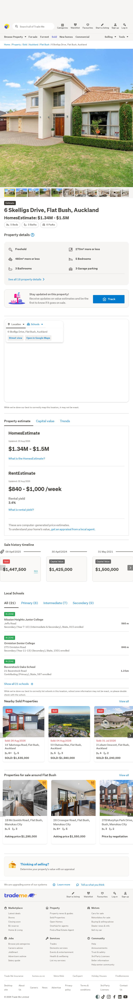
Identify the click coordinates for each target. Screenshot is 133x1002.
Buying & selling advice (102, 921)
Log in (124, 27)
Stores (11, 917)
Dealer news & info (100, 925)
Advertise (56, 987)
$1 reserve (13, 925)
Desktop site (8, 987)
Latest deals (14, 913)
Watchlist (88, 896)
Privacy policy (68, 987)
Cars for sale (97, 913)
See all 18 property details (24, 279)
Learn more (64, 884)
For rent (44, 36)
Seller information (100, 960)
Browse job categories (19, 943)
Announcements (99, 947)
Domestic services (59, 947)
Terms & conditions (85, 987)
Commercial (82, 36)
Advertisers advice (17, 956)
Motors (95, 907)
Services (55, 938)
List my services (57, 960)
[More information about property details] (32, 235)
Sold (54, 36)
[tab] (16, 324)
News (44, 987)
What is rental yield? (21, 509)
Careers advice (15, 947)
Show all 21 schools (16, 684)
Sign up (115, 27)
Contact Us (124, 987)
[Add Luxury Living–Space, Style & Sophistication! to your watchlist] (42, 785)
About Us (22, 987)
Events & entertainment (61, 952)
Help (93, 943)
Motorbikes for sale (100, 917)
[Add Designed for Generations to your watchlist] (91, 785)
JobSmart (13, 952)
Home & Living (15, 930)
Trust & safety (98, 952)
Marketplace (15, 907)
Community (98, 938)
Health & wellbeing (59, 956)
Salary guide (14, 960)
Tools (122, 36)
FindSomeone (122, 976)
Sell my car (96, 930)
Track (111, 299)
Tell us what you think (92, 884)
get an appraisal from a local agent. (73, 529)
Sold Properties (57, 917)
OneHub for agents (59, 925)
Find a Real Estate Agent (62, 930)
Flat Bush (45, 44)
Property (16, 44)
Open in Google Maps (38, 337)
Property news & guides (61, 913)
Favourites (102, 896)
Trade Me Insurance (13, 976)
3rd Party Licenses (100, 956)
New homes (66, 36)
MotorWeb (59, 976)
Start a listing (73, 896)
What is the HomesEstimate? (26, 458)
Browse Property (13, 36)
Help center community (102, 964)
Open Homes (56, 921)
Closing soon (14, 921)
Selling (109, 36)
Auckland (34, 44)
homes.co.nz (38, 976)
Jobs (11, 938)
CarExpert (78, 976)
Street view (15, 337)
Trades (53, 943)
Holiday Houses (99, 976)
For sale (33, 36)
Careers (34, 987)
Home (7, 44)
